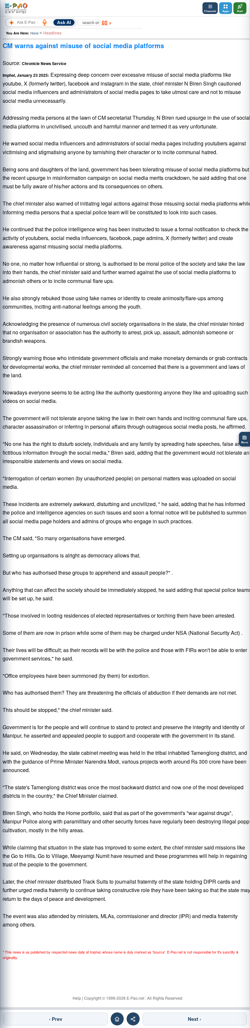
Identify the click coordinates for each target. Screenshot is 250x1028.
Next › (194, 1018)
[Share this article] (133, 1018)
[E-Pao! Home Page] (16, 8)
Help (77, 998)
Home (34, 33)
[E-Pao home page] (117, 1018)
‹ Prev (55, 1018)
